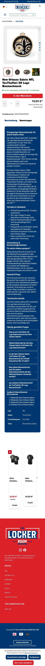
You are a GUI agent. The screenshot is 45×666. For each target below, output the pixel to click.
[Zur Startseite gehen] (22, 8)
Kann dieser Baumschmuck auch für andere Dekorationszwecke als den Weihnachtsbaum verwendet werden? (20, 372)
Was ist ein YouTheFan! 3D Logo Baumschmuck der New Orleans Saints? (20, 334)
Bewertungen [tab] (26, 121)
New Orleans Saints (17, 138)
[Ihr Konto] (39, 6)
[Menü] (5, 15)
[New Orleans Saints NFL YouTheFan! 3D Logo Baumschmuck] (22, 45)
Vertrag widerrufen (22, 642)
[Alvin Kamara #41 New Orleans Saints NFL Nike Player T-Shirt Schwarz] (15, 459)
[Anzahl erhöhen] (17, 103)
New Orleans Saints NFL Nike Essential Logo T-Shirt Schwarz (30, 479)
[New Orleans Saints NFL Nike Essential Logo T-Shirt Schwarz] (30, 459)
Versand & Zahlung (11, 597)
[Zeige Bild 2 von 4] (39, 45)
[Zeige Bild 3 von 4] (39, 47)
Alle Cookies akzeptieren (23, 663)
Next (37, 478)
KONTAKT (8, 584)
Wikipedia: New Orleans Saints (22, 398)
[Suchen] (33, 15)
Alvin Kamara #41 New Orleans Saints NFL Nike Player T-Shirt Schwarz (15, 479)
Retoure (7, 588)
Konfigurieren (34, 657)
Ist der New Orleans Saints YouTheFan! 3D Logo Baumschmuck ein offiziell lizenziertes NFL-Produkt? (19, 357)
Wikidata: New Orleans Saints (22, 404)
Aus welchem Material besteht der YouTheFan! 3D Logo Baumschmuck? (21, 385)
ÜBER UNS (8, 609)
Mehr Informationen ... (31, 653)
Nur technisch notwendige (16, 657)
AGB (6, 571)
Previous (9, 478)
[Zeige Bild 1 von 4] (39, 43)
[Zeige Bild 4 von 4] (39, 50)
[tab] (11, 120)
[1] (14, 202)
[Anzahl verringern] (4, 103)
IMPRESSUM (8, 579)
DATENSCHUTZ (10, 575)
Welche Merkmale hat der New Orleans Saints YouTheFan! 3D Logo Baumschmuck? (21, 345)
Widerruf (7, 592)
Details (14, 505)
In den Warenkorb (23, 96)
